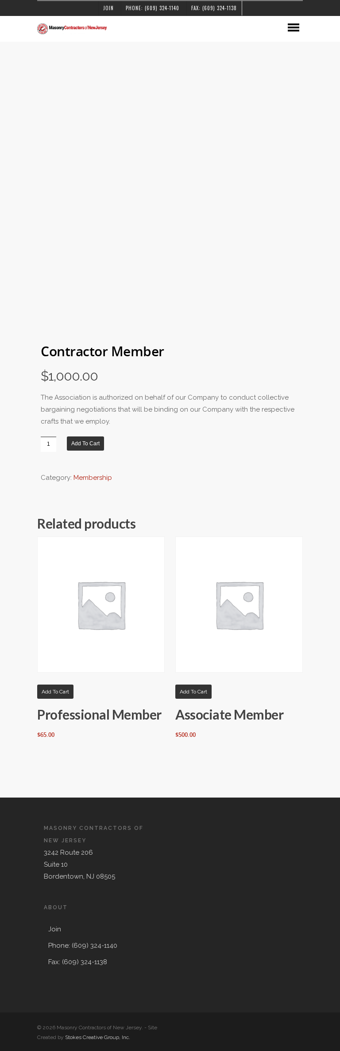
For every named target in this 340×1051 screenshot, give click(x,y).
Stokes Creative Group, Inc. (97, 1037)
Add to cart (85, 443)
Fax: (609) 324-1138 (214, 8)
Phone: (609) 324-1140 (152, 8)
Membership (92, 478)
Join (108, 8)
